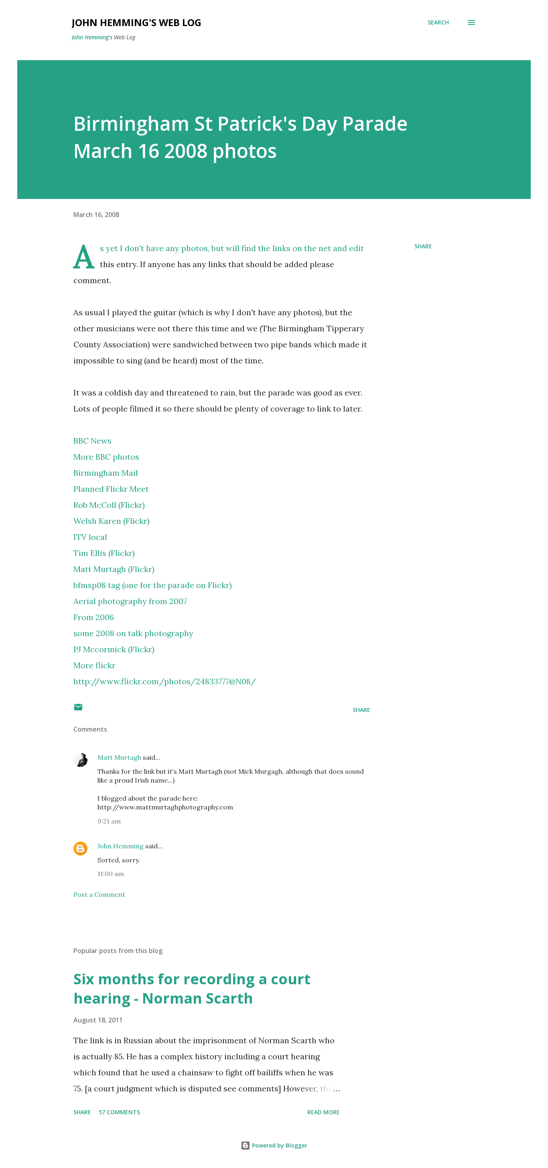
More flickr (94, 665)
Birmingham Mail (105, 473)
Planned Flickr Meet (111, 489)
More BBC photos (106, 457)
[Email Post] (78, 710)
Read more (323, 1112)
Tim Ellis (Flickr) (104, 553)
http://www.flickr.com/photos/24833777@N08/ (164, 681)
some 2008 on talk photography (133, 633)
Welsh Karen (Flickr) (111, 521)
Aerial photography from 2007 (130, 601)
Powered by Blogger (278, 1145)
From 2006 (93, 617)
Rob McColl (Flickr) (109, 505)
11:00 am (110, 874)
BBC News (92, 441)
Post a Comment (99, 894)
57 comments (119, 1112)
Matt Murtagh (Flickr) (113, 569)
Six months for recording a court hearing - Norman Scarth (192, 988)
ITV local (90, 537)
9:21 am (109, 821)
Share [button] (423, 246)
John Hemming (90, 37)
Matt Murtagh (119, 757)
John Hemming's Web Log (136, 22)
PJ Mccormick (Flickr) (113, 649)
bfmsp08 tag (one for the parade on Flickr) (152, 585)
